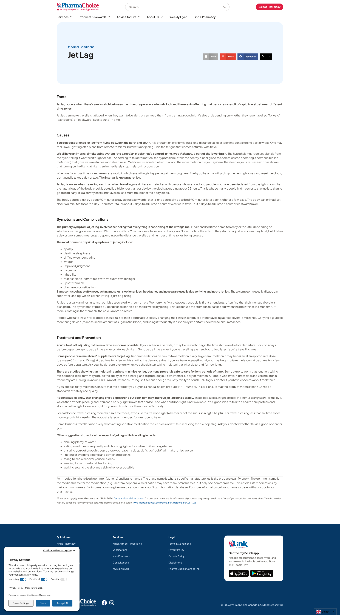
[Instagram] (111, 602)
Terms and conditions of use (128, 498)
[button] (210, 56)
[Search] (225, 7)
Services (63, 17)
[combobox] (172, 7)
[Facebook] (104, 602)
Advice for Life (127, 17)
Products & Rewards (92, 17)
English (325, 611)
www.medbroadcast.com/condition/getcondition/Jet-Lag (164, 502)
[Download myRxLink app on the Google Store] (261, 573)
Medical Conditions (81, 47)
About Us (153, 17)
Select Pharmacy (269, 6)
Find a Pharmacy (205, 17)
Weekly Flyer (178, 17)
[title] (239, 573)
